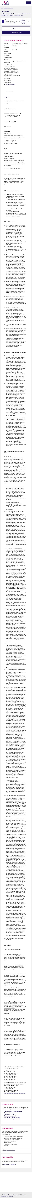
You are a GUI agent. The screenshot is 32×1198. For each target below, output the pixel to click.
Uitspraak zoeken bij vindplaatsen (12, 1119)
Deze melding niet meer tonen (23, 21)
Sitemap (6, 1194)
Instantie (6, 43)
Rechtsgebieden (8, 57)
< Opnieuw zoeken (16, 28)
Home (2, 8)
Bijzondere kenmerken (7, 61)
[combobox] (16, 91)
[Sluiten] (29, 21)
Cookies (13, 1194)
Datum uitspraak (6, 46)
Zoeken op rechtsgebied (10, 1116)
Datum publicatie (6, 50)
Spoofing (24, 1194)
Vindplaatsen (7, 80)
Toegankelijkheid (19, 1194)
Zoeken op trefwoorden (9, 1113)
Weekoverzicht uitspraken (9, 1164)
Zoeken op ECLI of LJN (9, 1114)
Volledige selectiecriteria (9, 1150)
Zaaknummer (7, 53)
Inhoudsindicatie (8, 64)
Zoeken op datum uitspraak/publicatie (13, 1111)
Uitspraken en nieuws (8, 8)
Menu (28, 2)
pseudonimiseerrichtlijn (10, 22)
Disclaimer (11, 1196)
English (2, 1194)
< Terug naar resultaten (16, 32)
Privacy (9, 1194)
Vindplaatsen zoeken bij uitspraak (12, 1117)
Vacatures (3, 1196)
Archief (6, 1196)
